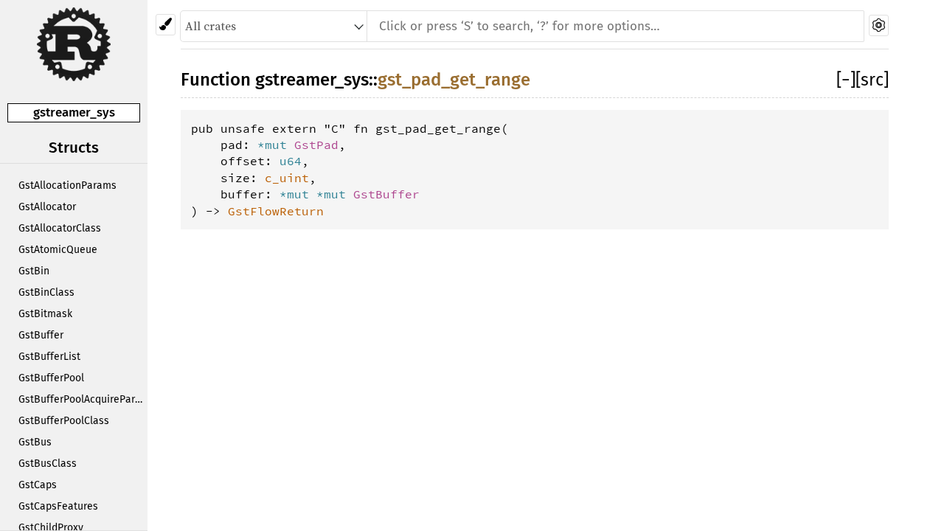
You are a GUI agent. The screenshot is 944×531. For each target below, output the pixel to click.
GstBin (33, 271)
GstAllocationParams (67, 185)
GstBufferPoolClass (63, 420)
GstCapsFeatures (58, 506)
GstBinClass (46, 292)
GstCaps (37, 485)
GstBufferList (49, 356)
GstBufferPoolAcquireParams (83, 399)
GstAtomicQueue (57, 249)
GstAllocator (47, 207)
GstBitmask (45, 314)
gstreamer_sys (74, 112)
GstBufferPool (51, 378)
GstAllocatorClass (59, 228)
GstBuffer (40, 335)
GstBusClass (47, 463)
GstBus (35, 442)
